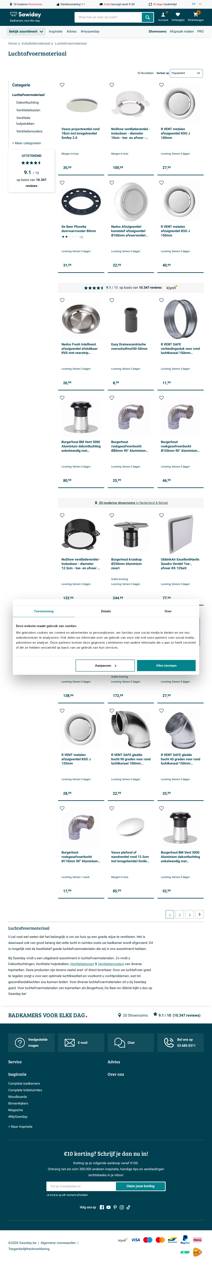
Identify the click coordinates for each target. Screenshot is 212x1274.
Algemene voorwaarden (58, 1242)
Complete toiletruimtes (25, 1090)
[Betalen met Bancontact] (172, 1240)
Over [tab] (168, 611)
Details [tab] (106, 611)
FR (193, 4)
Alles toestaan (166, 665)
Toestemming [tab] (44, 611)
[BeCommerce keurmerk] (185, 1252)
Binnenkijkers (18, 1103)
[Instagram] (121, 1207)
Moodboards (17, 1096)
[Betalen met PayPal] (185, 1239)
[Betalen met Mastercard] (160, 1240)
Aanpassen (103, 665)
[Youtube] (108, 1207)
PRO (200, 31)
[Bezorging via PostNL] (197, 1252)
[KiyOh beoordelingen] (123, 1240)
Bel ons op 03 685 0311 (186, 1042)
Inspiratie (56, 31)
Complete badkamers (24, 1083)
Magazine (15, 1110)
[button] (62, 85)
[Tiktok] (128, 1207)
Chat (131, 1042)
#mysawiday (90, 31)
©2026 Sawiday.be (22, 1242)
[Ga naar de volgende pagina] (199, 914)
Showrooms (157, 31)
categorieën (26, 143)
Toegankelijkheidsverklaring (28, 1248)
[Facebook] (101, 1207)
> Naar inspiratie (20, 1126)
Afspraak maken (182, 31)
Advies (72, 31)
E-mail (82, 1042)
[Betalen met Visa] (135, 1240)
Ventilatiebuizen (82, 964)
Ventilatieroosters (111, 964)
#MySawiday (18, 1116)
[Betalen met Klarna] (197, 1240)
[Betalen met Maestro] (147, 1240)
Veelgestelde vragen (38, 1042)
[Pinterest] (115, 1207)
